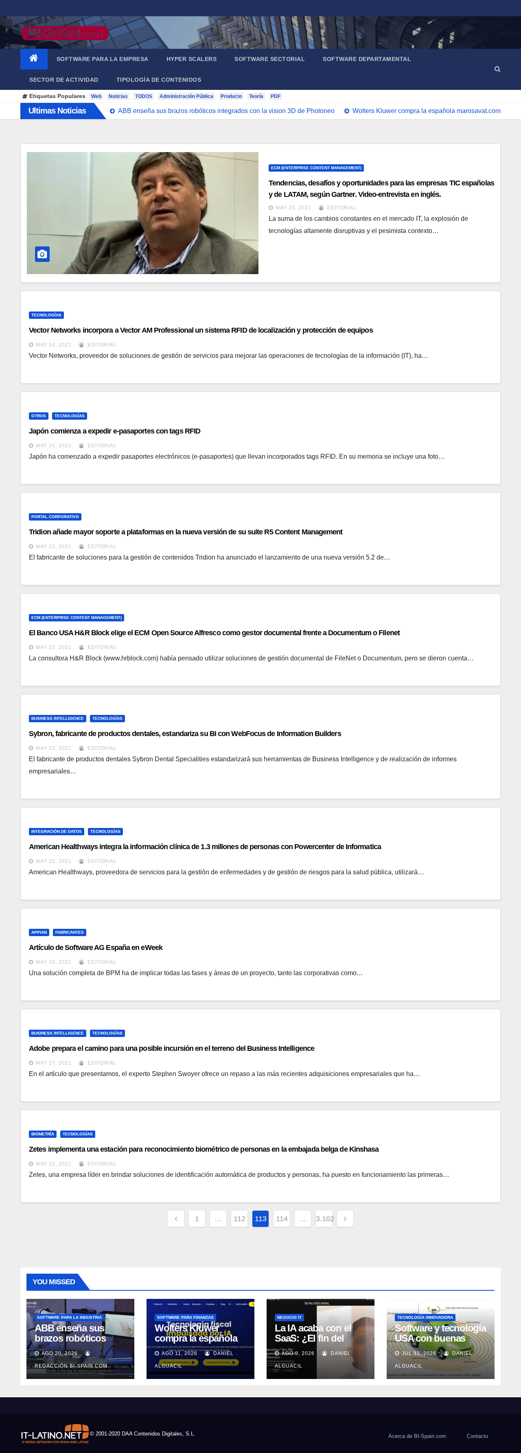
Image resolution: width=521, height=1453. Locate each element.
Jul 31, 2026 (419, 1353)
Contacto (477, 1436)
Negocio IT (289, 1317)
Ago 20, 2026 (60, 1353)
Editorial (341, 208)
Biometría (42, 1134)
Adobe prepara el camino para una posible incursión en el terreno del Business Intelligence (171, 1048)
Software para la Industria (69, 1317)
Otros (38, 416)
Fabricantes (69, 932)
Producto (231, 96)
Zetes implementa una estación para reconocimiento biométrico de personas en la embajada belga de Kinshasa (204, 1149)
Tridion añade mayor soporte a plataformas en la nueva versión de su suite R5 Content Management (186, 532)
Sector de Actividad (64, 79)
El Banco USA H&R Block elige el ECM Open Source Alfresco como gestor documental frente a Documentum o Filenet (214, 633)
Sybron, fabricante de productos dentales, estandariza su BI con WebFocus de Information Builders (185, 734)
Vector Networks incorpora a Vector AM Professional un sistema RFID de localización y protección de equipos (201, 330)
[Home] (34, 59)
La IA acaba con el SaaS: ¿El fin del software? (313, 1338)
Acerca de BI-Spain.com (417, 1436)
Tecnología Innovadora (425, 1317)
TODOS (143, 96)
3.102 (324, 1219)
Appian (39, 932)
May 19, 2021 (54, 962)
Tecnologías (46, 315)
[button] (498, 68)
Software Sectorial (269, 59)
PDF (275, 96)
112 (239, 1219)
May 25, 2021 (293, 208)
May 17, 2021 (54, 1063)
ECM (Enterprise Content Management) (316, 168)
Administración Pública (186, 96)
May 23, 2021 (54, 546)
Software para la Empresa (103, 59)
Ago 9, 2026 (298, 1353)
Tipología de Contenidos (158, 79)
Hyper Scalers (191, 59)
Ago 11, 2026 (179, 1353)
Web (96, 96)
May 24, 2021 (54, 345)
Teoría (256, 96)
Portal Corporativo (55, 516)
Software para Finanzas (185, 1317)
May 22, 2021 (54, 861)
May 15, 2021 (54, 1164)
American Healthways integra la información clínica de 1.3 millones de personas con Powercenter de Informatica (205, 847)
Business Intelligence (57, 718)
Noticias (118, 96)
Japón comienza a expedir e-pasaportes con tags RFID (114, 431)
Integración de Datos (56, 831)
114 (282, 1219)
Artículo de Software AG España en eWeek (95, 947)
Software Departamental (367, 59)
